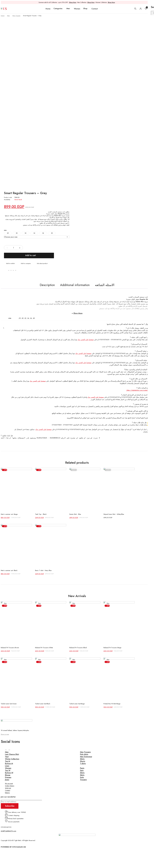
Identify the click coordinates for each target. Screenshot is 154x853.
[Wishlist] (9, 263)
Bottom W (9, 772)
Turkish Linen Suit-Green (9, 704)
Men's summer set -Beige (9, 514)
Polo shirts (84, 754)
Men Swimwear (86, 756)
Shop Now (72, 2)
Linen (7, 766)
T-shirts (83, 763)
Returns (7, 793)
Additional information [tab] (75, 285)
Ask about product (42, 263)
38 (52, 233)
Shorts (82, 761)
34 (34, 233)
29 (8, 233)
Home (2, 16)
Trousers (83, 779)
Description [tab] (47, 285)
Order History (9, 786)
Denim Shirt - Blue (75, 514)
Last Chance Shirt (12, 754)
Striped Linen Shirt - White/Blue (114, 514)
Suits (82, 777)
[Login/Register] (140, 9)
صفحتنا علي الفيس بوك (86, 339)
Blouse (7, 775)
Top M (7, 761)
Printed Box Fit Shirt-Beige (112, 704)
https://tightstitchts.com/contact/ (137, 390)
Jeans (7, 779)
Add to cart (30, 255)
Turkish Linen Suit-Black (42, 704)
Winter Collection (12, 759)
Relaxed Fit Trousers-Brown (10, 647)
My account (9, 783)
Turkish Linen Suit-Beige (77, 704)
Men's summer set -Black (9, 570)
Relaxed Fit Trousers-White (44, 647)
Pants (82, 768)
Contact (7, 790)
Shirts (82, 759)
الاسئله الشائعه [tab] (104, 285)
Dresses (8, 777)
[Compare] (25, 263)
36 (43, 233)
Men (8, 16)
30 (16, 233)
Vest (7, 756)
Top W (7, 770)
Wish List (8, 788)
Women (8, 768)
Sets (81, 770)
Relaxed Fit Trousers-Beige (112, 647)
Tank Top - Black (40, 514)
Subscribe (9, 805)
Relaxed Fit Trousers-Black (78, 647)
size (5, 230)
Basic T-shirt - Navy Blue (43, 570)
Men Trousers (16, 16)
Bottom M (9, 763)
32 (25, 233)
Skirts (82, 775)
